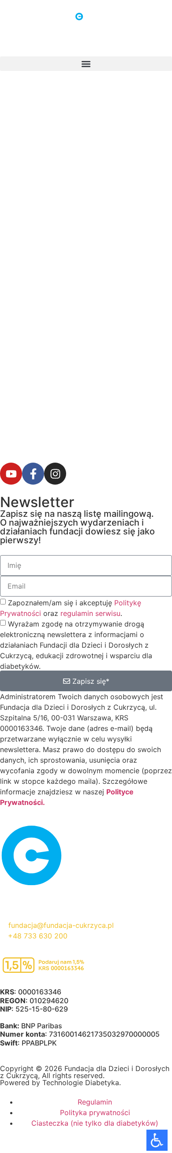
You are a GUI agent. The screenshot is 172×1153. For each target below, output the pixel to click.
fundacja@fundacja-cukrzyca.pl (61, 925)
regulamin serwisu (90, 613)
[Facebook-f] (33, 474)
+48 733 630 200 (37, 935)
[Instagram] (55, 474)
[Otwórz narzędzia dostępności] (157, 1140)
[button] (86, 63)
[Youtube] (11, 474)
